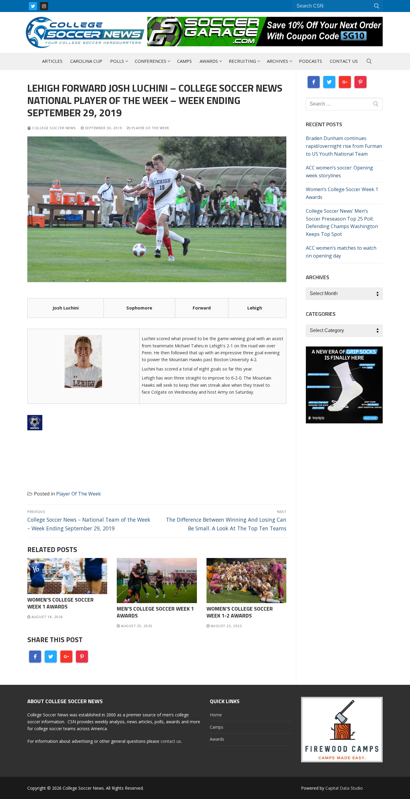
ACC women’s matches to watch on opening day (341, 252)
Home (216, 715)
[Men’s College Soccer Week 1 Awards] (157, 580)
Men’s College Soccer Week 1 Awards (155, 612)
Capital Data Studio (344, 788)
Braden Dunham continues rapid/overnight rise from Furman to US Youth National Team (344, 146)
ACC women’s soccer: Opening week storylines (339, 171)
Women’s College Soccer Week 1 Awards (60, 603)
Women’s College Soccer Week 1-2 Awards (240, 612)
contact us (171, 741)
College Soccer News (53, 128)
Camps (216, 727)
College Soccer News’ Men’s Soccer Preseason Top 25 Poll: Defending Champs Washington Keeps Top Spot (342, 223)
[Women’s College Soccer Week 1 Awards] (67, 576)
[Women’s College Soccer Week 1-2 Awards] (246, 580)
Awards (217, 739)
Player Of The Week (150, 128)
